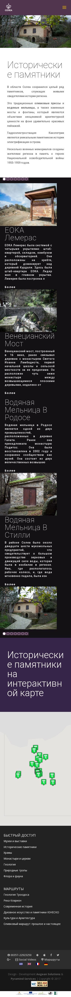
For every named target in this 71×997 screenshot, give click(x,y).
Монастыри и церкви (17, 858)
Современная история (18, 906)
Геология (10, 864)
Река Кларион (12, 900)
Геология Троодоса (16, 894)
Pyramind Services (23, 978)
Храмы (8, 852)
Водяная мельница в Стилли (26, 527)
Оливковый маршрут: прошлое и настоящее (32, 924)
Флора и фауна (13, 876)
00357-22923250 (20, 955)
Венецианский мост (30, 340)
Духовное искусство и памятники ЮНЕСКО (31, 912)
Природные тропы (15, 870)
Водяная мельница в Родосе (26, 410)
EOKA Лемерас (21, 234)
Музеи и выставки (15, 841)
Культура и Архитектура (19, 918)
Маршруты (52, 959)
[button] (45, 757)
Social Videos (27, 959)
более (10, 287)
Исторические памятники (20, 847)
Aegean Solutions (48, 974)
